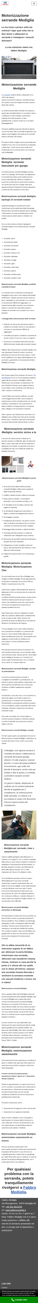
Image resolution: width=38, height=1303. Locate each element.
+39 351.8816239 (13, 1207)
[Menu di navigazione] (33, 3)
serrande (7, 95)
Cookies (4, 1287)
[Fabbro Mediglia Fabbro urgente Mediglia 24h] (5, 3)
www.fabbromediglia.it (15, 1210)
